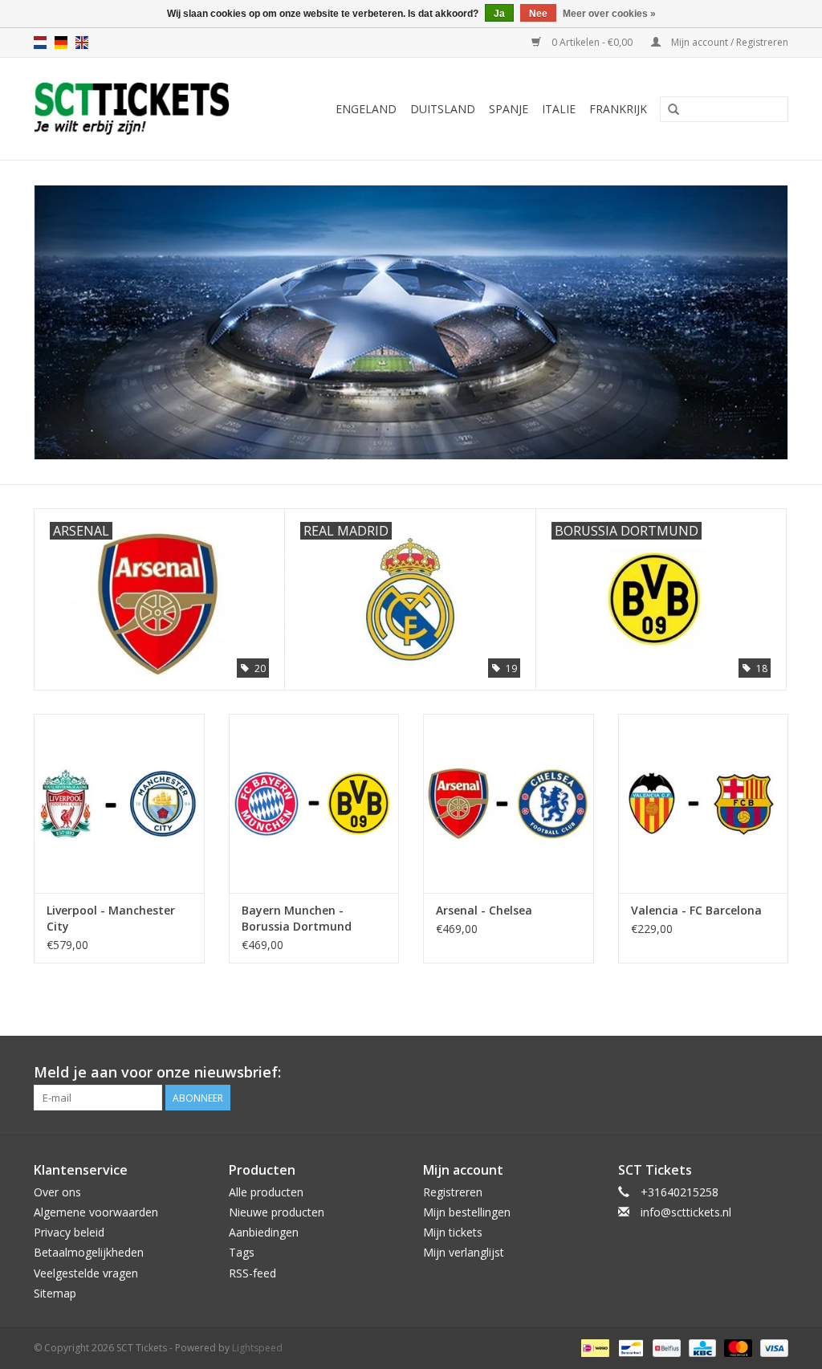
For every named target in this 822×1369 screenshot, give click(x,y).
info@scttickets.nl (686, 1212)
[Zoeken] (673, 110)
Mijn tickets (452, 1232)
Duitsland (442, 108)
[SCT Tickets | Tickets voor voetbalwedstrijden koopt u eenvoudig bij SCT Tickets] (147, 109)
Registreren (452, 1192)
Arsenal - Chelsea (484, 910)
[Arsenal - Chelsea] (508, 803)
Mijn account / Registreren (728, 42)
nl (40, 42)
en (81, 42)
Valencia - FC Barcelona (696, 910)
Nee (538, 13)
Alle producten (266, 1192)
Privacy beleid (69, 1232)
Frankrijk (618, 108)
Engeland (366, 108)
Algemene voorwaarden (96, 1212)
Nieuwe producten (276, 1212)
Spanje (508, 108)
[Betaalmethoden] (593, 1347)
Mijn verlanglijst (463, 1252)
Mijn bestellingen (467, 1212)
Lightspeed (257, 1348)
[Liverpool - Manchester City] (119, 803)
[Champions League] (411, 322)
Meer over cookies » (609, 13)
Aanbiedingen (264, 1232)
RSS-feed (252, 1273)
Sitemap (55, 1293)
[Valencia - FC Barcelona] (703, 803)
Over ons (57, 1192)
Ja (499, 13)
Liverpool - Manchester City (111, 918)
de (61, 42)
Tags (241, 1252)
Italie (559, 108)
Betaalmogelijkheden (89, 1252)
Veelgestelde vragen (86, 1273)
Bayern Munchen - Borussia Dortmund (297, 918)
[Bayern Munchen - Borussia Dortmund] (314, 803)
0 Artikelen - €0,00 (592, 42)
